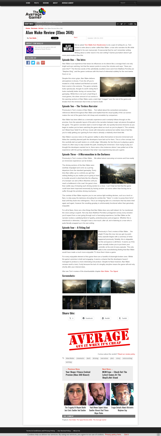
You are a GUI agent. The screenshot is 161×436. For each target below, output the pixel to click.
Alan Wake (70, 358)
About (55, 3)
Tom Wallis (32, 38)
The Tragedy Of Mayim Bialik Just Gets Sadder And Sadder (75, 409)
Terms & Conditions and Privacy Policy (40, 431)
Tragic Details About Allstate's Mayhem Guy (122, 409)
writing (69, 362)
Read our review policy (126, 354)
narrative (104, 358)
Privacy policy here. (113, 435)
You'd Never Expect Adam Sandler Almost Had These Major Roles (98, 410)
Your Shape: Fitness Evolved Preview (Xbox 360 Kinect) (78, 373)
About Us (76, 431)
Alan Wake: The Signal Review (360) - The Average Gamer (87, 420)
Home (28, 3)
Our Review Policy (64, 431)
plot (112, 358)
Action (41, 28)
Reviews (46, 3)
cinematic (80, 358)
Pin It (75, 37)
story (118, 358)
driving (95, 358)
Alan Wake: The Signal (109, 271)
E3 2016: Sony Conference (46, 24)
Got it (126, 435)
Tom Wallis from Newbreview (95, 45)
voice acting (127, 358)
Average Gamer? (67, 3)
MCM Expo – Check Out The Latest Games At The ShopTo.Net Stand (114, 375)
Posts (36, 3)
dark (88, 358)
